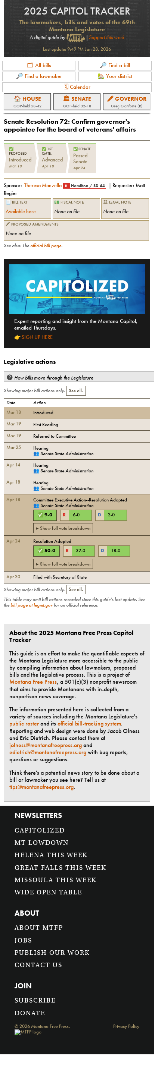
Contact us (38, 965)
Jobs (23, 940)
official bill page (45, 246)
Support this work (106, 37)
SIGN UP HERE (37, 337)
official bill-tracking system (89, 723)
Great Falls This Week (60, 868)
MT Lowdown (42, 843)
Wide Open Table (48, 892)
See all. (76, 391)
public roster (24, 723)
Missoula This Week (56, 880)
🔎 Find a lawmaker (39, 76)
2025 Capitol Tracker (77, 11)
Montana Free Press (33, 682)
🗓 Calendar (77, 87)
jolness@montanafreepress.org (45, 745)
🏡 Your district (114, 76)
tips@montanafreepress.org (41, 787)
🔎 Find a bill (115, 65)
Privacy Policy (126, 1026)
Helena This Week (51, 855)
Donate (30, 1013)
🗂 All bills (39, 65)
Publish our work (52, 953)
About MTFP (39, 928)
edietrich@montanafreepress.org (47, 752)
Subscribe (35, 1000)
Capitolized (40, 830)
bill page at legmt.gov (31, 605)
